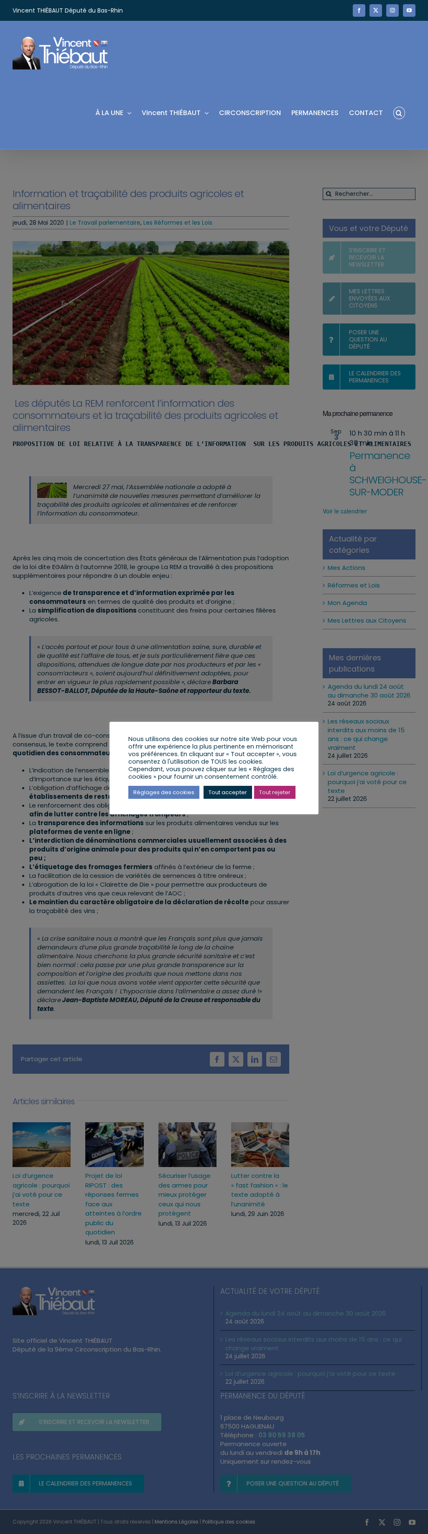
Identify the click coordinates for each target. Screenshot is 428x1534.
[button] (399, 112)
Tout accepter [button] (228, 792)
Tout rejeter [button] (274, 792)
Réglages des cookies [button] (163, 792)
